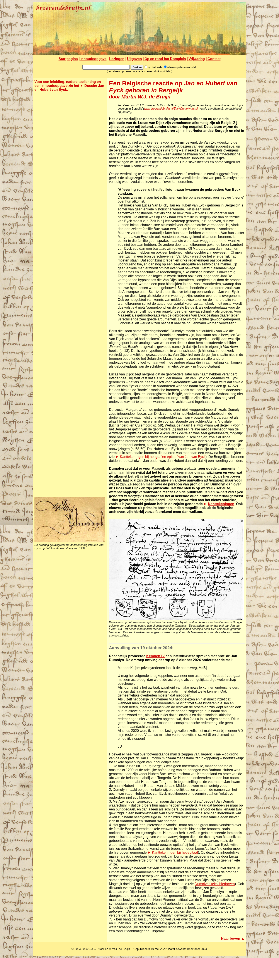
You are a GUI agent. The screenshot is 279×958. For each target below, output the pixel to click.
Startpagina (68, 59)
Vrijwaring (197, 59)
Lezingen (116, 59)
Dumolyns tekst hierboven (215, 884)
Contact (214, 59)
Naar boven (230, 938)
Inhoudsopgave (93, 59)
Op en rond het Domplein (165, 59)
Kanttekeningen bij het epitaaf (175, 852)
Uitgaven (134, 59)
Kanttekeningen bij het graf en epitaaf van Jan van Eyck (163, 457)
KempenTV (155, 656)
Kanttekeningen (221, 504)
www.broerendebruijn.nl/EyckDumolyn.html (171, 108)
